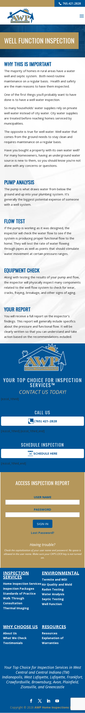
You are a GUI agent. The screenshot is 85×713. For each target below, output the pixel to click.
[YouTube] (57, 701)
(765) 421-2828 (45, 421)
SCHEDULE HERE (45, 453)
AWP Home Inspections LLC (54, 707)
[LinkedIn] (48, 701)
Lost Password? (42, 533)
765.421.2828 (71, 3)
